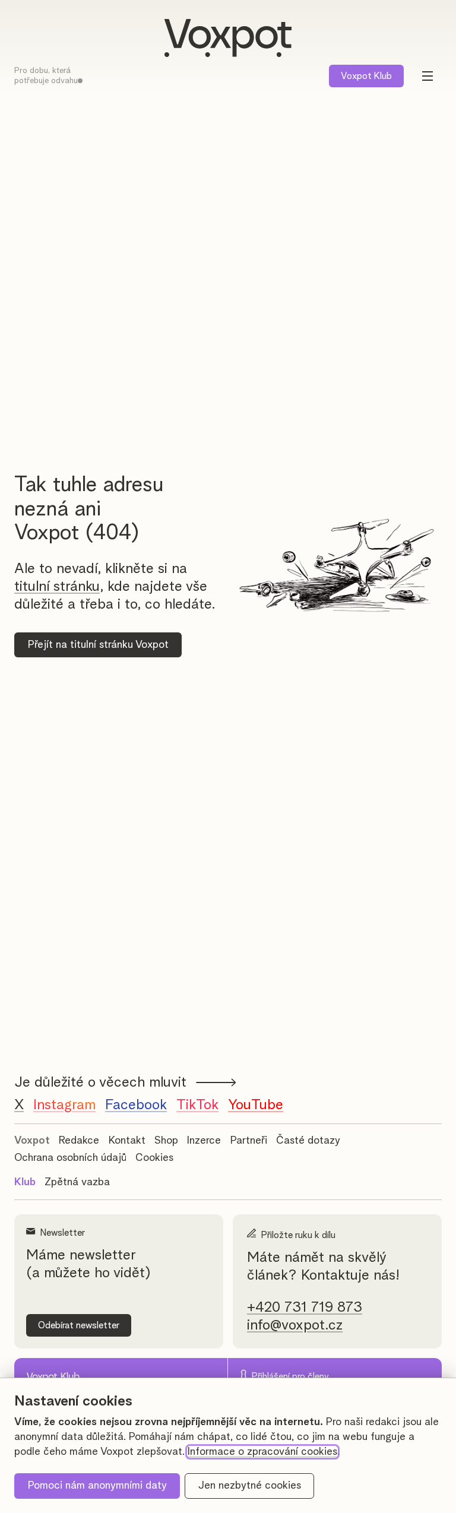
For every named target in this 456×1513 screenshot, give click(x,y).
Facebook (136, 1105)
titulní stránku (57, 587)
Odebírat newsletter (78, 1325)
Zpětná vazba (77, 1182)
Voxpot (32, 1140)
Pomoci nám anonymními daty (97, 1485)
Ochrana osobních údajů (70, 1158)
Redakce (79, 1140)
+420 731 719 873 (304, 1307)
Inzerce (204, 1140)
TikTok (197, 1105)
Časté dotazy (308, 1140)
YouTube (255, 1105)
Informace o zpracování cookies (262, 1451)
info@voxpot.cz (295, 1325)
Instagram (64, 1105)
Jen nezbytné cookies (249, 1485)
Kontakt (127, 1140)
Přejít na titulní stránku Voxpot (98, 645)
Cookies (154, 1158)
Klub (366, 76)
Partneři (248, 1140)
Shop (166, 1140)
